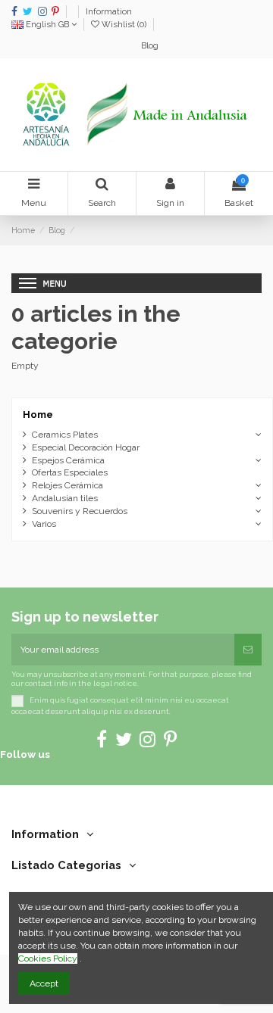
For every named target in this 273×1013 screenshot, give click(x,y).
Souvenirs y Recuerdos (79, 511)
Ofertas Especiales (70, 472)
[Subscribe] (248, 649)
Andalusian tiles (65, 498)
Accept (44, 983)
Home (38, 414)
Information (109, 12)
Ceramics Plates (65, 434)
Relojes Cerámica (67, 485)
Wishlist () (124, 25)
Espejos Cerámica (68, 460)
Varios (44, 524)
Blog (149, 46)
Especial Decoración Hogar (86, 447)
